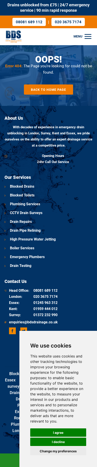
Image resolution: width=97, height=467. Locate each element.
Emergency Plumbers (27, 257)
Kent (12, 309)
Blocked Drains (22, 186)
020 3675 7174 (68, 22)
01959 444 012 (45, 309)
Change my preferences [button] (58, 451)
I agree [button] (58, 432)
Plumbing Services (25, 204)
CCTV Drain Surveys (26, 213)
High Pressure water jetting (33, 239)
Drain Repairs (21, 221)
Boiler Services (22, 248)
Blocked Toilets (22, 195)
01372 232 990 (45, 315)
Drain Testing (20, 266)
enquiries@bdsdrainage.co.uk (33, 322)
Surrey (14, 315)
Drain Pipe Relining (25, 230)
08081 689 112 (29, 22)
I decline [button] (58, 442)
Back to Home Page (48, 89)
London (15, 296)
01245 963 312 (45, 303)
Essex (13, 303)
